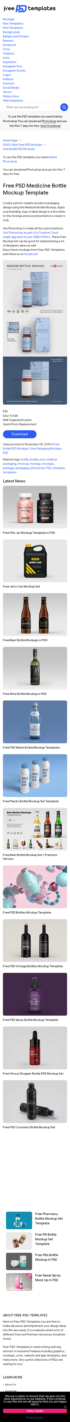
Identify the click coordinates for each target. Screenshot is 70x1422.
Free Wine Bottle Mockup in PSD (24, 694)
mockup (35, 464)
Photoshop (49, 121)
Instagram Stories (14, 70)
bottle (25, 459)
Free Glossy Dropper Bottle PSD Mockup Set (33, 1073)
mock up (23, 464)
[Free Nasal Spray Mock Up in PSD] (19, 1281)
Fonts (6, 49)
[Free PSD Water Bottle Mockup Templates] (35, 721)
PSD (48, 468)
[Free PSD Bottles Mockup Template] (35, 886)
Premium (8, 83)
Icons (6, 58)
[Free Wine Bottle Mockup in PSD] (35, 668)
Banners (8, 40)
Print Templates (13, 28)
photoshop (37, 468)
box (42, 459)
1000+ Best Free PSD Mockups (22, 144)
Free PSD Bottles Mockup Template (27, 912)
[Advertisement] (35, 1169)
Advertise (11, 1391)
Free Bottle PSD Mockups (19, 149)
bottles (34, 459)
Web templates (13, 100)
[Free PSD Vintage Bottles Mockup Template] (35, 940)
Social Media (11, 87)
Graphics (9, 53)
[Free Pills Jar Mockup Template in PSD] (35, 507)
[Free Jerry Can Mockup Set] (35, 560)
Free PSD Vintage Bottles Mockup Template (33, 966)
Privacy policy (35, 1417)
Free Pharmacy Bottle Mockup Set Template (49, 1218)
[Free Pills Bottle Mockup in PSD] (19, 1261)
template (58, 468)
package (8, 468)
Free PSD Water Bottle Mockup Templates (31, 747)
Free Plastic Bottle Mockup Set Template (31, 801)
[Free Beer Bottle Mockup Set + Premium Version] (35, 829)
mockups (48, 464)
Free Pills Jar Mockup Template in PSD (29, 533)
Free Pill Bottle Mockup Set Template (46, 1239)
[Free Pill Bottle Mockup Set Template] (19, 1241)
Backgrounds (11, 32)
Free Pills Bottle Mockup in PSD (46, 1257)
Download (20, 434)
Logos (7, 75)
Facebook (9, 45)
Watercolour (11, 96)
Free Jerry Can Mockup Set (21, 586)
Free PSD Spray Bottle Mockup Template (30, 1020)
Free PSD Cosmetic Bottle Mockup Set (29, 1127)
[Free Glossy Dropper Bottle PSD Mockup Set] (35, 1048)
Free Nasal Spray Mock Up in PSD (48, 1278)
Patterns (8, 79)
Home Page (10, 140)
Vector (7, 92)
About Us (10, 1384)
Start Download (50, 126)
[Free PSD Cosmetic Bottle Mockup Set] (35, 1101)
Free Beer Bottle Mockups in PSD (25, 640)
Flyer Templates (13, 23)
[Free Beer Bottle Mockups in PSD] (35, 614)
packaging (22, 468)
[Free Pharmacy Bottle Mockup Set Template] (19, 1220)
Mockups (9, 19)
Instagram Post (12, 66)
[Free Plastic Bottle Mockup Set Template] (35, 775)
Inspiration (9, 62)
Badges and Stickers (16, 36)
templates (10, 472)
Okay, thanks (35, 1411)
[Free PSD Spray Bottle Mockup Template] (35, 994)
